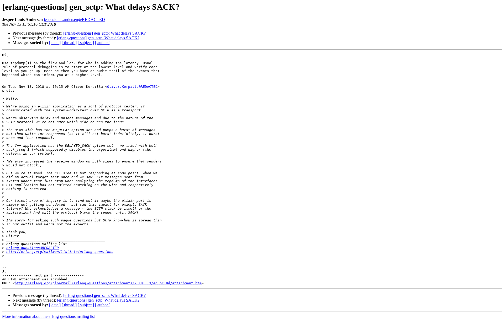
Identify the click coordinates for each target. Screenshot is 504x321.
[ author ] (102, 42)
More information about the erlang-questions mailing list (48, 316)
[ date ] (55, 42)
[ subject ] (86, 42)
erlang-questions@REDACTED (32, 248)
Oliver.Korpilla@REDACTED (132, 87)
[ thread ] (69, 42)
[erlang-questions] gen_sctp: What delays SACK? (104, 33)
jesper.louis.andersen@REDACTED (74, 19)
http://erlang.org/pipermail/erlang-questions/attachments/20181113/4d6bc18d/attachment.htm (108, 283)
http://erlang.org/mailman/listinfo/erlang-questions (59, 252)
